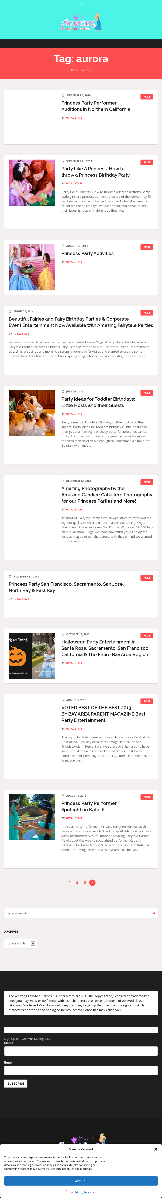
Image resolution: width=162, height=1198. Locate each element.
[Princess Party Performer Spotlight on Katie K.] (32, 817)
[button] (156, 1149)
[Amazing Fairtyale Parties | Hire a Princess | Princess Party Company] (81, 22)
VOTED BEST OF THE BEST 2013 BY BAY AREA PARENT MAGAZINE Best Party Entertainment (103, 714)
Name (9, 1043)
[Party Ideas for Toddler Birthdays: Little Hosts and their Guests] (32, 413)
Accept (81, 1181)
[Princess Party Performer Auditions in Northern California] (32, 117)
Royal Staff (73, 118)
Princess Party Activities (87, 253)
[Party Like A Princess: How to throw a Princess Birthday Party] (32, 183)
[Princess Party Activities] (32, 267)
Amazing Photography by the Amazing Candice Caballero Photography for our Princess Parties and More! (106, 495)
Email (8, 1062)
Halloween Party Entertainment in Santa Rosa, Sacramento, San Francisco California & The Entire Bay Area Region (104, 648)
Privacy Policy (83, 1192)
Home (75, 70)
